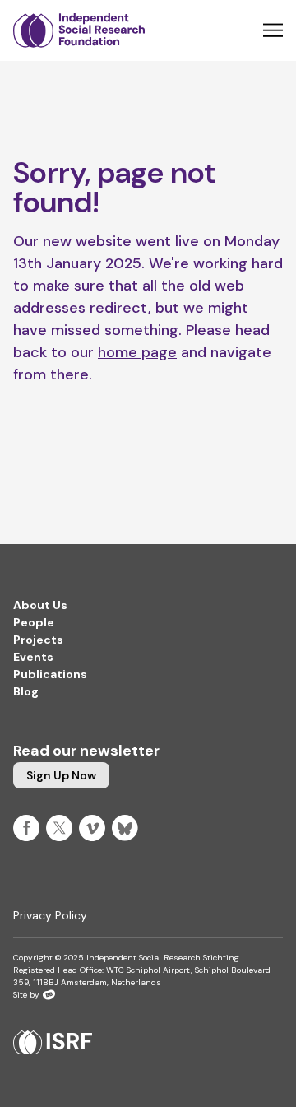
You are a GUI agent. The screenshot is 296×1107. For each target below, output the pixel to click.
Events (33, 656)
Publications (50, 674)
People (33, 622)
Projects (38, 639)
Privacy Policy (50, 915)
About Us (40, 605)
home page (137, 352)
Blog (26, 691)
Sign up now (61, 775)
